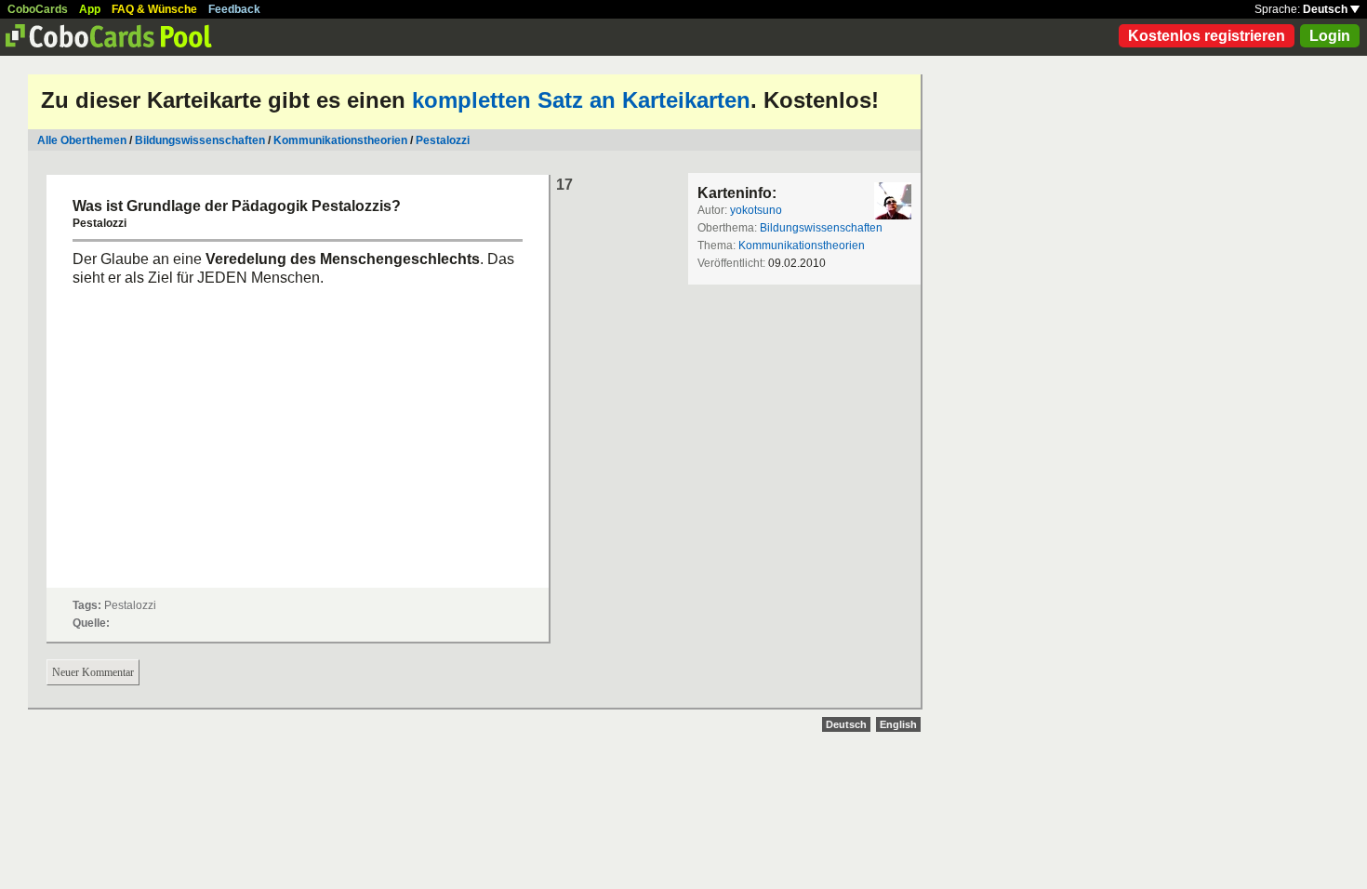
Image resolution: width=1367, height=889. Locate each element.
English (898, 724)
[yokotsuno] (892, 200)
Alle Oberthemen (81, 140)
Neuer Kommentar (93, 672)
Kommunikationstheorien (340, 140)
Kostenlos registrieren (1206, 36)
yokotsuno (756, 210)
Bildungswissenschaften (200, 140)
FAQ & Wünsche (154, 9)
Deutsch (1326, 9)
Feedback (234, 9)
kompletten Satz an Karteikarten (581, 100)
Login (1329, 36)
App (89, 9)
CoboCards (37, 9)
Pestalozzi (443, 140)
